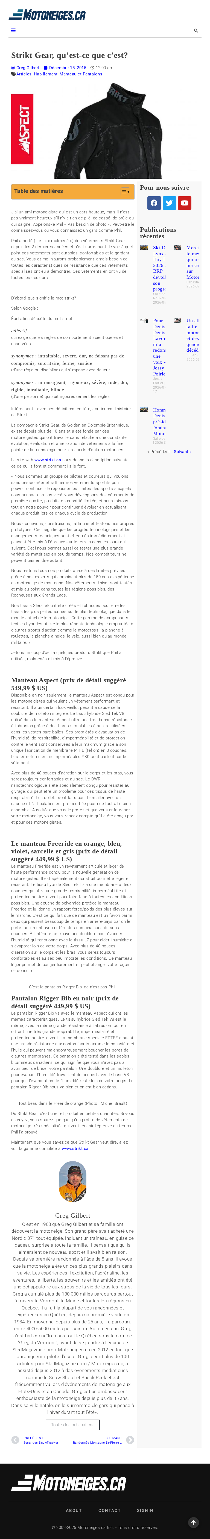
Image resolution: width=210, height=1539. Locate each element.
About (74, 1510)
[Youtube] (184, 203)
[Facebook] (154, 203)
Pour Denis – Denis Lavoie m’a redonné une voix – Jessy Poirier (161, 347)
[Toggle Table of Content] (122, 191)
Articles (24, 74)
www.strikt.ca (47, 459)
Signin (145, 1510)
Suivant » (183, 451)
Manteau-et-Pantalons (81, 74)
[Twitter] (169, 203)
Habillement (46, 74)
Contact (109, 1510)
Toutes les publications (73, 1424)
